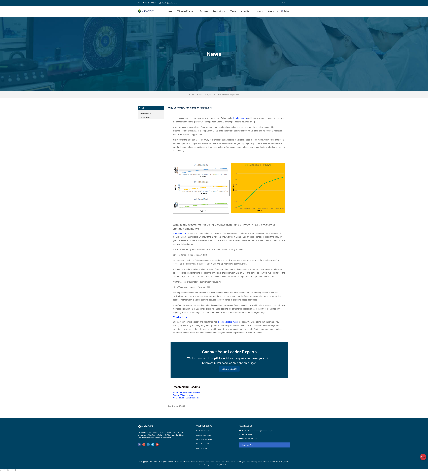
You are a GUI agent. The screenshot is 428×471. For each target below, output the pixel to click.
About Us (245, 11)
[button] (229, 369)
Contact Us (273, 11)
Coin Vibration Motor (203, 435)
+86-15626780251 (149, 3)
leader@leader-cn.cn (170, 3)
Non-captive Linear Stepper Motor (208, 462)
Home (169, 11)
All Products (224, 465)
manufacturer (142, 435)
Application (218, 11)
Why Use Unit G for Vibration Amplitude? (222, 95)
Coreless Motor (201, 448)
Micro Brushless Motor (204, 439)
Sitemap (177, 462)
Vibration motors (180, 233)
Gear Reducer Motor (187, 462)
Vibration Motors (185, 11)
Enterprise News (145, 114)
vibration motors (239, 118)
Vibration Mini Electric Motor (273, 462)
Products (204, 11)
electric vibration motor (228, 322)
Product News (144, 117)
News (258, 11)
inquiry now (248, 445)
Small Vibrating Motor (204, 431)
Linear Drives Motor (228, 462)
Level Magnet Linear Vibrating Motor (249, 462)
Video (233, 11)
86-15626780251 (248, 434)
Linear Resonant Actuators (205, 444)
